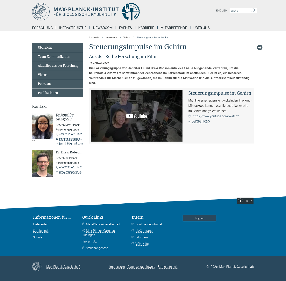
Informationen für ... (52, 217)
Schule (37, 237)
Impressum (117, 267)
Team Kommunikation (54, 57)
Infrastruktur (73, 27)
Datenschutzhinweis (141, 267)
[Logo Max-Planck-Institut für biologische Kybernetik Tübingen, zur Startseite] (105, 11)
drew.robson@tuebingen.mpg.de (79, 171)
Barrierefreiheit (168, 267)
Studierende (41, 231)
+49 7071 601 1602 (71, 167)
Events (125, 27)
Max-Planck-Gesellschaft (103, 224)
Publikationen (48, 93)
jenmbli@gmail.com (71, 143)
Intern (138, 217)
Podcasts (44, 84)
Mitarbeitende (174, 27)
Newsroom (103, 27)
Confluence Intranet (148, 224)
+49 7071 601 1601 (71, 134)
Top (248, 201)
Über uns (201, 27)
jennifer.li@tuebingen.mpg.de (76, 138)
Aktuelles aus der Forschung (58, 65)
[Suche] (253, 10)
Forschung (42, 27)
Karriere (146, 27)
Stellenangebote (97, 248)
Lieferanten (40, 224)
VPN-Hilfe (142, 244)
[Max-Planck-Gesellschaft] (39, 266)
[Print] (260, 47)
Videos (42, 75)
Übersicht (45, 47)
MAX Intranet (144, 231)
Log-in (199, 218)
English (221, 10)
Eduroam (141, 237)
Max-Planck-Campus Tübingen (98, 233)
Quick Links (93, 217)
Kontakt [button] (39, 106)
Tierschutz (89, 241)
